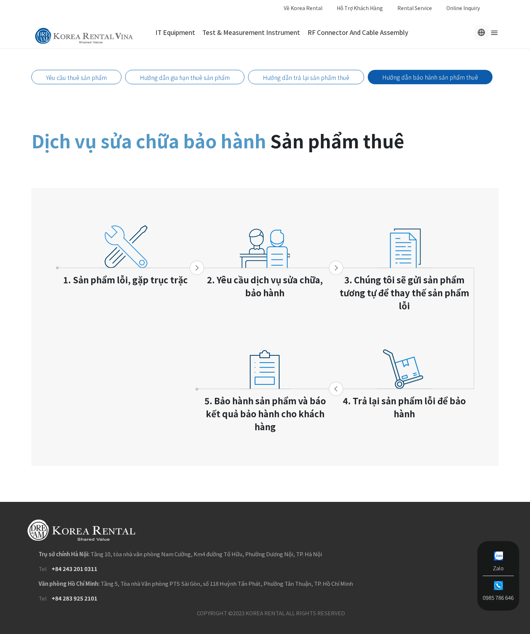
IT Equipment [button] (175, 32)
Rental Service (414, 8)
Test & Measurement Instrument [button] (251, 32)
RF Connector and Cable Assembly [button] (358, 32)
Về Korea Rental (303, 8)
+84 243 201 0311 (74, 568)
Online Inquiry (463, 8)
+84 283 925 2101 (74, 598)
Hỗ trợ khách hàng (360, 8)
